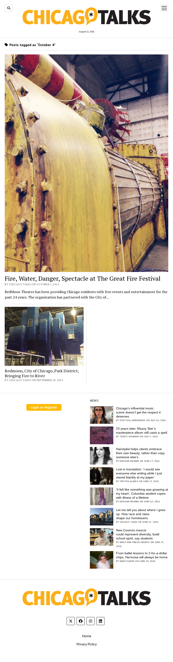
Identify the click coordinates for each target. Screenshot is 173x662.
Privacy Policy (86, 644)
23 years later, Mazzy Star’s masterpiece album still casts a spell (141, 430)
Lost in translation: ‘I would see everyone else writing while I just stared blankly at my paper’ (139, 473)
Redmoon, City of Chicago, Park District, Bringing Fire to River (42, 373)
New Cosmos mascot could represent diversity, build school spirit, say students (137, 534)
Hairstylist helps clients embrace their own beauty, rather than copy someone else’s (140, 453)
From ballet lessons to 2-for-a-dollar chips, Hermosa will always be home (142, 555)
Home (86, 636)
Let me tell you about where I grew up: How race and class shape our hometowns (140, 514)
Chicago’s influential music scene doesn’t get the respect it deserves (138, 412)
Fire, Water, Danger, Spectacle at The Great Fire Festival (83, 278)
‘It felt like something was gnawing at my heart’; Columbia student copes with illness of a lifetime (142, 493)
